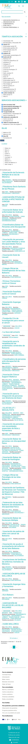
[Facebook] (19, 1)
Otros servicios (7, 181)
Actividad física (6, 674)
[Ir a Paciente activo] (7, 6)
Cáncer (4, 206)
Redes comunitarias (7, 699)
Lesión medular (19, 251)
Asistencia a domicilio (17, 248)
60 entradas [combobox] (14, 638)
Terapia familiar (16, 310)
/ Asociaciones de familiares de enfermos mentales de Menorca (14, 561)
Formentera (6, 414)
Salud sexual (18, 420)
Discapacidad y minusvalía (10, 193)
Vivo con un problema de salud (11, 713)
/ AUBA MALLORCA (10, 624)
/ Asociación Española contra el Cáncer (11, 292)
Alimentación (6, 677)
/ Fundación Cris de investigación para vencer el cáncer (13, 320)
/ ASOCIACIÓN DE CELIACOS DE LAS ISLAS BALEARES (12, 605)
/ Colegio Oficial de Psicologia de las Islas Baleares (11, 477)
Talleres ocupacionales (10, 450)
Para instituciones (7, 716)
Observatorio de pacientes (9, 708)
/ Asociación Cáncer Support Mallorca (10, 375)
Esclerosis (12, 527)
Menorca (8, 180)
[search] (19, 6)
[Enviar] (25, 12)
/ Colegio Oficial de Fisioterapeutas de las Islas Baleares (13, 270)
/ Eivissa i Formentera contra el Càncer (11, 282)
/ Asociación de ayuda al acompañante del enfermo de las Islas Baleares (13, 546)
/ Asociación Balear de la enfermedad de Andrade (12, 211)
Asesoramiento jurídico (10, 367)
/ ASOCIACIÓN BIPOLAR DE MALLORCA (13, 575)
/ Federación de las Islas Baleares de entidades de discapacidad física (13, 504)
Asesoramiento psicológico (11, 309)
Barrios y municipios (8, 689)
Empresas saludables (8, 696)
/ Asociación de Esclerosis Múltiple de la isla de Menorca (13, 174)
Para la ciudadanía (7, 672)
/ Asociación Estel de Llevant (11, 256)
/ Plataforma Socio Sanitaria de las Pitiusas (14, 188)
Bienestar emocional (8, 681)
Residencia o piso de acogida (11, 449)
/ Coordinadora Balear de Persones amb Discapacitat (13, 226)
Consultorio (13, 232)
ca (12, 1)
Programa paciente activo (9, 710)
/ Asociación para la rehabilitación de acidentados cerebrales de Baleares (13, 344)
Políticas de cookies (14, 735)
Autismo (4, 314)
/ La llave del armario (11, 332)
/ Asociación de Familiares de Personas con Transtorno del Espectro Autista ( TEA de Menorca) (14, 491)
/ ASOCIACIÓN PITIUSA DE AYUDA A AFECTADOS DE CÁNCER (13, 199)
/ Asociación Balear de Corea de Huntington (11, 458)
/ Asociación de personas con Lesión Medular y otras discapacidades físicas (13, 241)
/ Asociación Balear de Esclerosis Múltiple (11, 519)
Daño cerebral (19, 355)
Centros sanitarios (7, 694)
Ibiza (6, 192)
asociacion (6, 326)
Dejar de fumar (6, 684)
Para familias (6, 702)
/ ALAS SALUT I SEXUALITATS (8, 409)
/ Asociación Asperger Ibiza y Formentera (13, 585)
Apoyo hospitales (19, 387)
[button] (14, 16)
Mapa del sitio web (14, 737)
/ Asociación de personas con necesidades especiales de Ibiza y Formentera (13, 427)
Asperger (17, 313)
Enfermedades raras (9, 220)
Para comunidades (7, 687)
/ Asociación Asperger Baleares (11, 303)
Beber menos (6, 679)
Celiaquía (17, 620)
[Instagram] (22, 1)
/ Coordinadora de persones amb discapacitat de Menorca (14, 361)
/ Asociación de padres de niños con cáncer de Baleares (13, 533)
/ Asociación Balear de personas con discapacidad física (14, 441)
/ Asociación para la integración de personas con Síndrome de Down (12, 396)
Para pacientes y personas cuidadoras (13, 705)
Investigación (14, 216)
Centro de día (14, 447)
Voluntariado (6, 182)
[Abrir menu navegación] (23, 6)
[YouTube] (25, 1)
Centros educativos (7, 692)
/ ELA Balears (7, 595)
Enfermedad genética (9, 219)
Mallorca (8, 215)
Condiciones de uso (14, 732)
